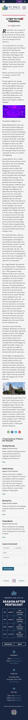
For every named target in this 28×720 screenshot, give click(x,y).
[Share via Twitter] (16, 432)
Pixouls (22, 706)
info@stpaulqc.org (16, 661)
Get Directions (14, 682)
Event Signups (14, 663)
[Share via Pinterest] (19, 432)
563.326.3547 (16, 658)
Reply (3, 462)
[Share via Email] (8, 432)
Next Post (21, 581)
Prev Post (6, 581)
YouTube (18, 700)
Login (19, 1)
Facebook (17, 695)
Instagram (18, 698)
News (9, 25)
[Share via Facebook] (12, 432)
